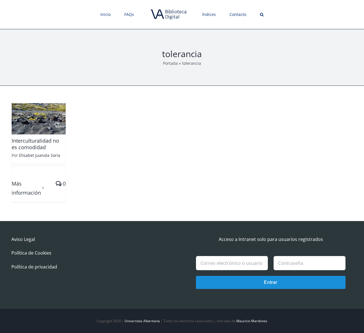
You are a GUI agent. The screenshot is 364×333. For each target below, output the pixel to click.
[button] (242, 14)
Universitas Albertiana (142, 321)
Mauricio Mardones (251, 321)
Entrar (270, 282)
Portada (170, 63)
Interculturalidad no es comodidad (35, 144)
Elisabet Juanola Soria (39, 155)
